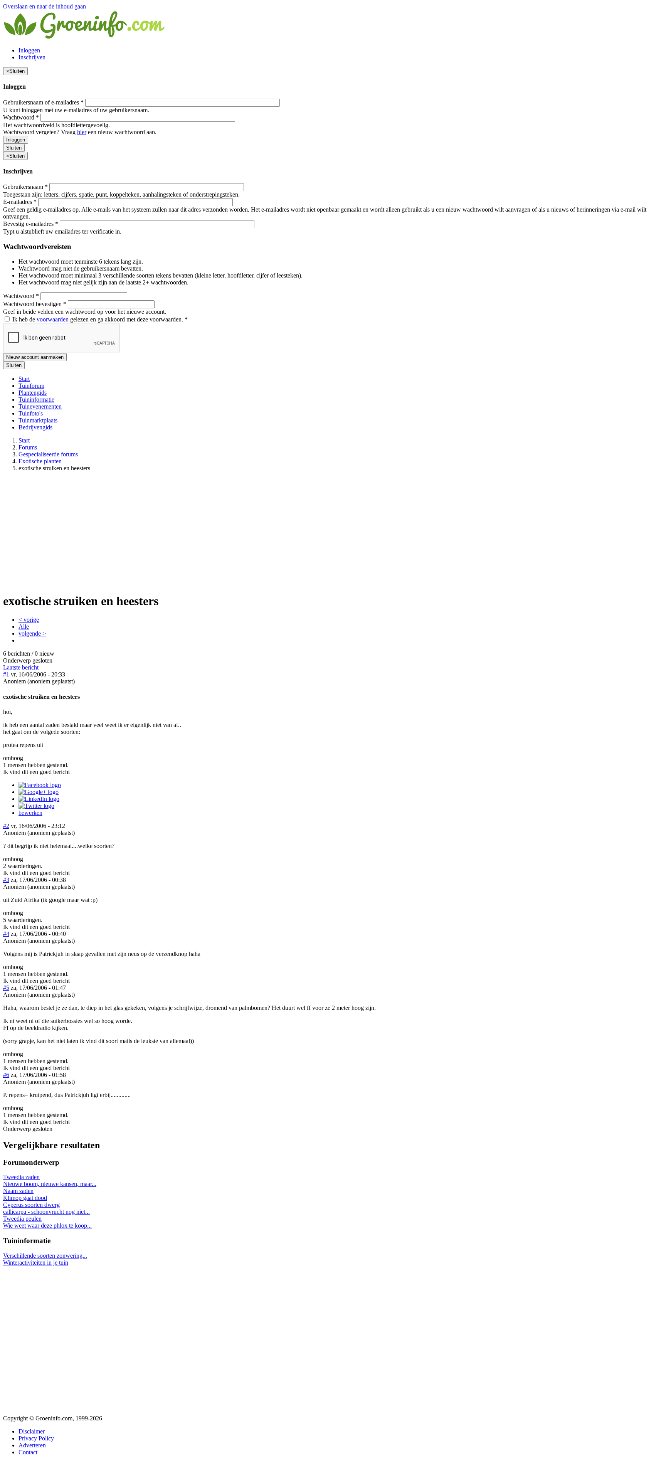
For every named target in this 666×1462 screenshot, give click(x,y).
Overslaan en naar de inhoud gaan (44, 6)
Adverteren (32, 1445)
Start (24, 378)
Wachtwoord (21, 117)
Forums (27, 447)
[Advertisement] (333, 532)
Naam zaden (18, 1191)
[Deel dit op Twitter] (36, 806)
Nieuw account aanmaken (35, 357)
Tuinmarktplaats (37, 420)
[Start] (84, 37)
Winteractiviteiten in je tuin (35, 1262)
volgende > (32, 633)
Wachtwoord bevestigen (34, 304)
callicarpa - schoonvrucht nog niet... (46, 1211)
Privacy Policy (36, 1438)
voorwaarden (53, 319)
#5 (6, 987)
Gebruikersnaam (25, 186)
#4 (6, 933)
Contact (27, 1452)
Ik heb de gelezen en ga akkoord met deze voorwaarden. (99, 319)
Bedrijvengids (35, 427)
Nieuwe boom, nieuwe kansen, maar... (49, 1184)
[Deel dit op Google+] (38, 792)
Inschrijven (31, 57)
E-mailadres (20, 202)
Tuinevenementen (40, 406)
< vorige (28, 619)
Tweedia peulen (22, 1218)
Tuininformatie (36, 399)
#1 (6, 674)
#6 (6, 1075)
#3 (6, 880)
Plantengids (32, 392)
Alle (23, 626)
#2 (6, 826)
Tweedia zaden (21, 1177)
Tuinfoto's (30, 413)
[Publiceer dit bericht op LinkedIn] (38, 799)
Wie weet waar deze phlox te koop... (47, 1225)
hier (81, 132)
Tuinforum (31, 385)
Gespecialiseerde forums (48, 454)
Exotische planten (40, 461)
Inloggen (29, 50)
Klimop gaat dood (25, 1197)
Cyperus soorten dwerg (31, 1204)
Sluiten (14, 148)
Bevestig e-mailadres (30, 223)
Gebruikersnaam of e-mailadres (43, 102)
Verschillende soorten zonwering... (45, 1255)
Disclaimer (31, 1431)
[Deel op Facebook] (39, 785)
